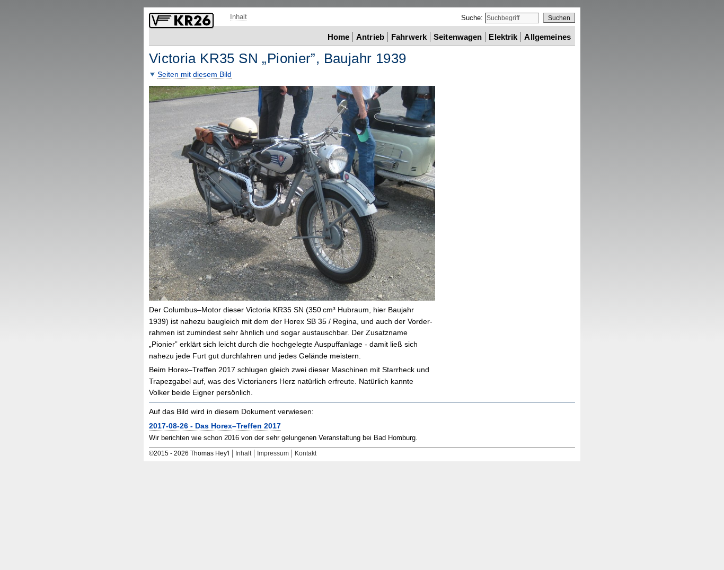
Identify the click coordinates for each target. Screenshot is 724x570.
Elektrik (503, 36)
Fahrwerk (409, 36)
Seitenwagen (458, 36)
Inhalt (238, 17)
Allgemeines (547, 36)
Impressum (273, 453)
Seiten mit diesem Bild (194, 74)
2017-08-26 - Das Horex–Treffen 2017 (215, 426)
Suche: (473, 18)
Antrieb (370, 36)
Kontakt (305, 453)
